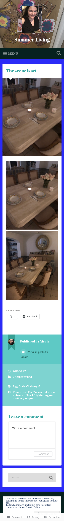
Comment (43, 453)
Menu (13, 53)
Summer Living (32, 39)
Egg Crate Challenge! (26, 386)
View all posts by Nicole (34, 354)
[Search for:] (32, 477)
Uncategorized (22, 376)
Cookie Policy (32, 507)
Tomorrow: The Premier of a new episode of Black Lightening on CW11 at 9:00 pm (34, 395)
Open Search (58, 53)
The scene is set (21, 71)
